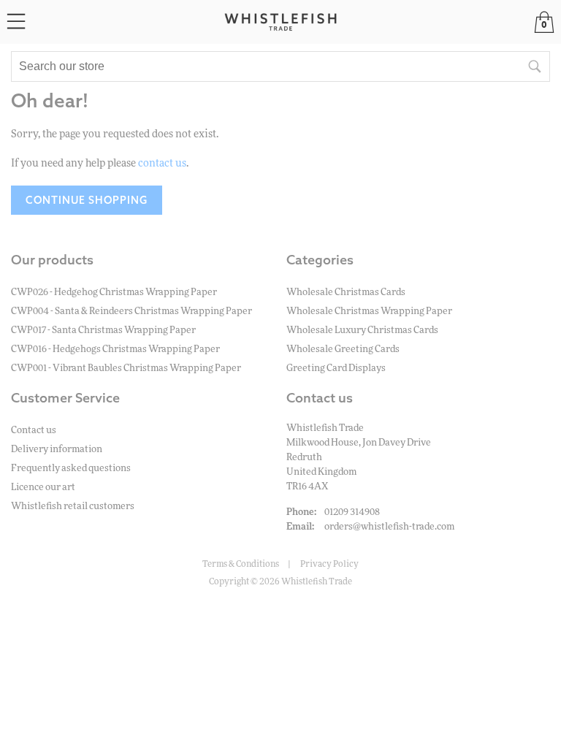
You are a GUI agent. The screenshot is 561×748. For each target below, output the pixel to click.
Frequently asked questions (71, 468)
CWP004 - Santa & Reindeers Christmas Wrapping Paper (131, 311)
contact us (162, 164)
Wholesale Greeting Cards (343, 349)
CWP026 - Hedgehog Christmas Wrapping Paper (114, 292)
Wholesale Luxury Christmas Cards (362, 330)
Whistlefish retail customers (72, 506)
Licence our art (43, 487)
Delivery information (56, 449)
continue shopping (87, 200)
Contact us (33, 430)
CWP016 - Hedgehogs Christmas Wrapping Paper (115, 349)
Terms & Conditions (240, 564)
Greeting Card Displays (336, 368)
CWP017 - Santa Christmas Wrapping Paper (103, 330)
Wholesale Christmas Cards (345, 292)
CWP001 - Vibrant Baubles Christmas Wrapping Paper (126, 368)
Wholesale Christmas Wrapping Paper (369, 311)
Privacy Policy (329, 564)
